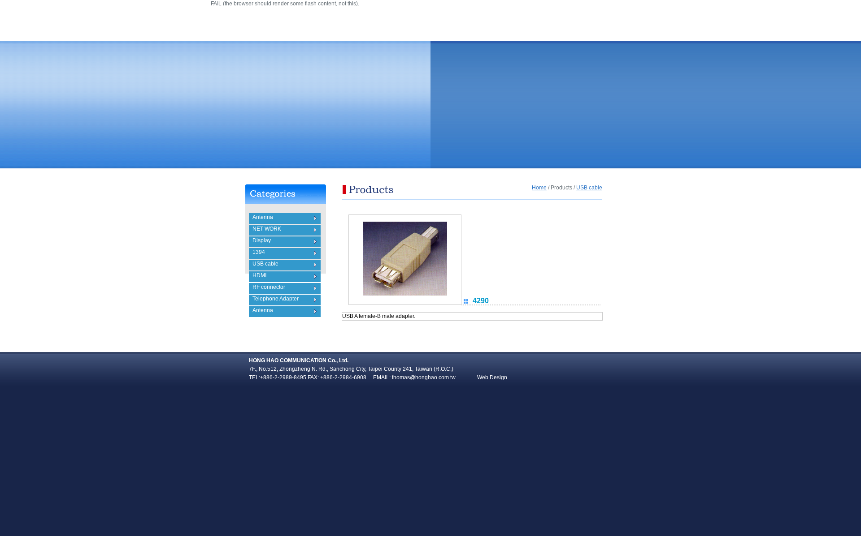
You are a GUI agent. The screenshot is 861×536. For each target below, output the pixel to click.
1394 (258, 252)
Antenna (262, 217)
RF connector (268, 287)
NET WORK (266, 229)
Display (261, 240)
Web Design (492, 377)
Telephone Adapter (275, 299)
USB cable (265, 264)
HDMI (259, 275)
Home (539, 187)
